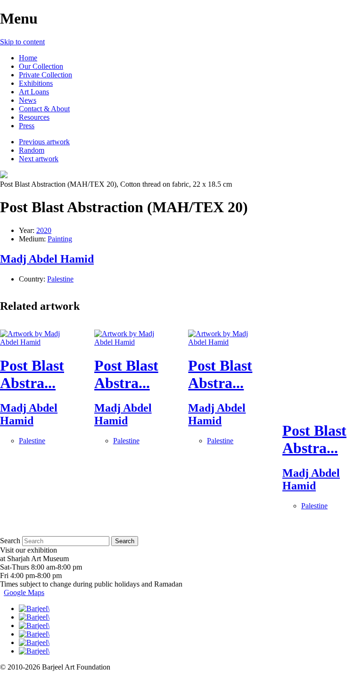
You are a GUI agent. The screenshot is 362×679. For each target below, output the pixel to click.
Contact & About (44, 109)
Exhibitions (36, 83)
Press (26, 126)
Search (10, 541)
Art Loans (34, 92)
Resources (34, 117)
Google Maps (24, 592)
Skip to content (22, 42)
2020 (43, 230)
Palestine (60, 279)
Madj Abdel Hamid (47, 259)
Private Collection (45, 75)
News (27, 100)
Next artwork (38, 159)
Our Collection (41, 66)
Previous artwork (44, 142)
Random (31, 150)
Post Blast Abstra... (32, 374)
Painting (60, 239)
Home (28, 58)
